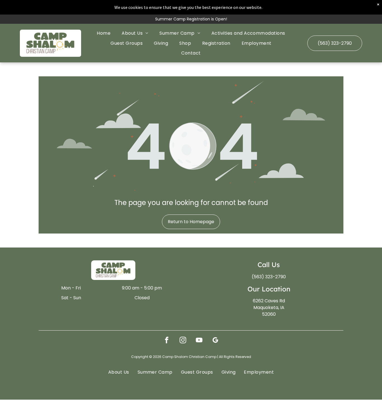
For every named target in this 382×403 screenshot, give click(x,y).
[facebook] (167, 341)
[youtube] (199, 341)
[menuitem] (103, 33)
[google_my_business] (215, 341)
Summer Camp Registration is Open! (191, 19)
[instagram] (183, 341)
